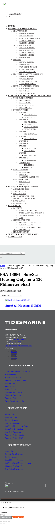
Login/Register (15, 14)
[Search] (1, 256)
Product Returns (11, 420)
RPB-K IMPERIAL (30, 160)
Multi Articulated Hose (23, 196)
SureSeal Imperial (27, 33)
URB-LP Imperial (25, 100)
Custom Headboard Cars (30, 227)
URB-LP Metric (25, 103)
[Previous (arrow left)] (1, 523)
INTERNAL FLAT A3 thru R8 (29, 210)
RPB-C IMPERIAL (30, 115)
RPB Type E (23, 132)
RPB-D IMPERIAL (30, 122)
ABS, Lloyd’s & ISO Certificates (17, 371)
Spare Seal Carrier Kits (29, 177)
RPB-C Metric (29, 117)
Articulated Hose (21, 189)
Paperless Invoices (12, 417)
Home (11, 26)
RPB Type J (23, 153)
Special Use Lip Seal (27, 72)
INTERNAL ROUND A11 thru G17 (31, 213)
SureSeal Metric (26, 36)
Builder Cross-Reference (14, 454)
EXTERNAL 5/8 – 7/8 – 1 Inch (29, 215)
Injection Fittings (27, 88)
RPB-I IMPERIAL (30, 148)
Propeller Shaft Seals (22, 28)
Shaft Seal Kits (20, 31)
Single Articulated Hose (24, 199)
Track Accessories (21, 230)
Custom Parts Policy (13, 377)
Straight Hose (19, 191)
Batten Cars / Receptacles (30, 222)
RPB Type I (23, 146)
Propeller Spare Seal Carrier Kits (28, 74)
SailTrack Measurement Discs (16, 426)
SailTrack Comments (13, 423)
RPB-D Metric (29, 124)
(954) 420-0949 (15, 342)
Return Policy (10, 389)
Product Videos (11, 457)
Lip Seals (17, 60)
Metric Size (23, 175)
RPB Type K (23, 158)
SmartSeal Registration (14, 429)
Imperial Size (24, 172)
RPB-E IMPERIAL (30, 134)
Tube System (24, 163)
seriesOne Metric (26, 43)
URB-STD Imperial (26, 105)
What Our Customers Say (15, 401)
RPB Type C (23, 112)
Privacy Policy (10, 383)
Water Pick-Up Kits (27, 93)
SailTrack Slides (26, 225)
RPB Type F (23, 136)
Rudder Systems (20, 110)
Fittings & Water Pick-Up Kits (26, 86)
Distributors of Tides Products (16, 380)
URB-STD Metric (25, 108)
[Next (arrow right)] (4, 523)
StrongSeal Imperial (28, 67)
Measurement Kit (21, 232)
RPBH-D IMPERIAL (31, 127)
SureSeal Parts (25, 57)
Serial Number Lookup (14, 460)
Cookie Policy (10, 374)
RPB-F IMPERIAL (30, 139)
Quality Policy (10, 386)
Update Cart (6, 517)
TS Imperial (29, 165)
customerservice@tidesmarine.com (18, 346)
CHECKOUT (18, 517)
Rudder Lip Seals (20, 170)
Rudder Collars (20, 179)
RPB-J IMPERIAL (30, 155)
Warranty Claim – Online (14, 435)
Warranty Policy (11, 398)
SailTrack (14, 205)
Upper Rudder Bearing (23, 98)
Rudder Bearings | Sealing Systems (29, 95)
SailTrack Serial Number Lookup (18, 463)
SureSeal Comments (13, 432)
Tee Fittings (24, 91)
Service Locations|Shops (23, 234)
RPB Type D (23, 120)
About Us (9, 451)
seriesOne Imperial (27, 41)
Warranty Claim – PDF (14, 438)
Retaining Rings (20, 203)
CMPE (21, 218)
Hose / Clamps (19, 201)
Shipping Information (13, 392)
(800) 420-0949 (19, 339)
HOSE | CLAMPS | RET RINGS (23, 186)
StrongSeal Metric (27, 69)
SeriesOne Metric (26, 55)
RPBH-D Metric (30, 129)
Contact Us (15, 237)
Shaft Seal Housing (22, 45)
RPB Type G (23, 141)
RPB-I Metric (29, 151)
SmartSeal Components (29, 38)
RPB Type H (23, 143)
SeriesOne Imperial (27, 53)
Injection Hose (19, 194)
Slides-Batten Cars (21, 220)
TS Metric (28, 167)
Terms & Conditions (13, 395)
